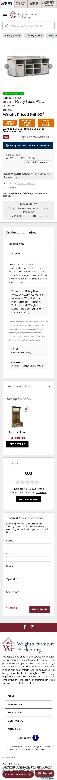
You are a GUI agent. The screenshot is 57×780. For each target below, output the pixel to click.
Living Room (12, 35)
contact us (32, 308)
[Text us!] (44, 774)
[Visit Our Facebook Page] (25, 627)
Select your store (17, 174)
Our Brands (8, 757)
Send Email (39, 609)
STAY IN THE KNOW (17, 774)
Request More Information (30, 145)
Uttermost (10, 105)
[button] (5, 14)
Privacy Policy (14, 749)
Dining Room (34, 35)
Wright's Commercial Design (49, 4)
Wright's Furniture (7, 4)
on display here (26, 183)
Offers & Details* (40, 749)
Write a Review (29, 499)
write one (41, 492)
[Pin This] (6, 137)
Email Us (41, 216)
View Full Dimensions (37, 162)
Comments (13, 592)
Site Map (27, 749)
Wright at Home (20, 4)
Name (10, 540)
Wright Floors (34, 4)
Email (10, 553)
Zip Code (12, 579)
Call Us (17, 216)
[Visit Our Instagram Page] (32, 627)
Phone (10, 566)
